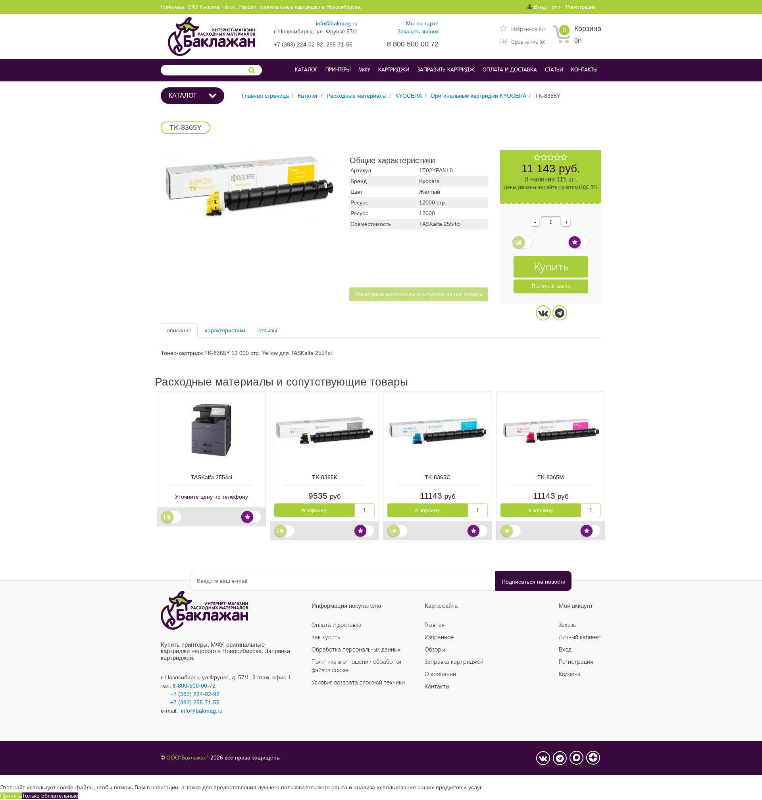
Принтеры (337, 70)
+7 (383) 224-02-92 (190, 694)
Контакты (584, 70)
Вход (565, 649)
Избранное (439, 637)
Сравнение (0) (527, 42)
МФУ (364, 70)
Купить (551, 266)
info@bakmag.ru (337, 23)
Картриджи (393, 70)
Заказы (568, 625)
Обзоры (435, 649)
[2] (544, 157)
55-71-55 (207, 702)
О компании (440, 674)
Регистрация (576, 662)
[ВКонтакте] (543, 312)
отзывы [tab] (267, 330)
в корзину (314, 510)
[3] (550, 157)
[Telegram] (560, 312)
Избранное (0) (527, 29)
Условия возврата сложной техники (358, 682)
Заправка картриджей (454, 662)
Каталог (306, 70)
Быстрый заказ (551, 286)
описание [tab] (179, 330)
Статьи (554, 70)
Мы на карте (422, 23)
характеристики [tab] (225, 330)
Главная (434, 625)
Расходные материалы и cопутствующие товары (418, 294)
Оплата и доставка (510, 70)
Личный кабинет (580, 637)
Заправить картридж (446, 70)
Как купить (326, 637)
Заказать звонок (418, 31)
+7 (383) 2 (183, 702)
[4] (557, 157)
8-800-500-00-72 (194, 685)
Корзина (587, 28)
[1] (537, 157)
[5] (564, 157)
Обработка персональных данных (356, 649)
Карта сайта (441, 605)
